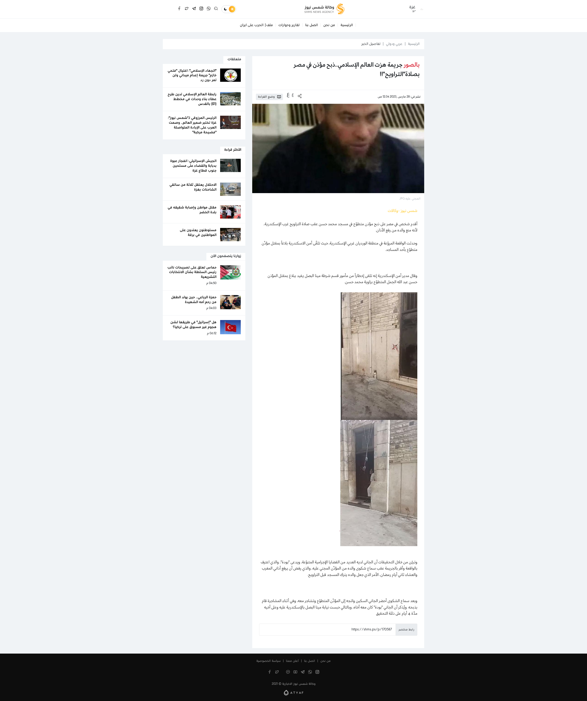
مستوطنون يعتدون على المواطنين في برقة (198, 232)
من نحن (329, 25)
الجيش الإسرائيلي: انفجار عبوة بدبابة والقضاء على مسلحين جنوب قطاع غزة (193, 166)
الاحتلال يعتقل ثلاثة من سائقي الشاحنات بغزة (192, 187)
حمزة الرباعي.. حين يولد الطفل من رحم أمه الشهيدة (193, 300)
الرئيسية (347, 25)
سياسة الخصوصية (268, 661)
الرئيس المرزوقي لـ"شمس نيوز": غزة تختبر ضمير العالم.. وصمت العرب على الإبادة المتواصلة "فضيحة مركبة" (192, 125)
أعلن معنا (292, 661)
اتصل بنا (311, 25)
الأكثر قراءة (232, 150)
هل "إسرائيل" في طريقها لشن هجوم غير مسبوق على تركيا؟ (193, 324)
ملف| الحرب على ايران (256, 25)
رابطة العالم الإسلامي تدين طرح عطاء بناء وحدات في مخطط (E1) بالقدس (192, 99)
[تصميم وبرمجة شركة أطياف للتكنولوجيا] (293, 693)
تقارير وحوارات (289, 25)
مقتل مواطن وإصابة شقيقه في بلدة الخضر (192, 210)
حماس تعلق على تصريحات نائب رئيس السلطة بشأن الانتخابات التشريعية (191, 272)
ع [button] (293, 94)
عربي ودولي (394, 44)
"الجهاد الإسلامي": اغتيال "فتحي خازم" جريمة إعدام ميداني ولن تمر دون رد (192, 75)
